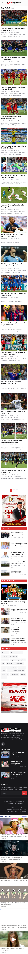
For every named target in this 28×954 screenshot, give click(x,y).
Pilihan (3, 670)
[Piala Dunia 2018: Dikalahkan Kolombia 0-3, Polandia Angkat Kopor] (14, 372)
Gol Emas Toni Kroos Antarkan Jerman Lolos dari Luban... (11, 442)
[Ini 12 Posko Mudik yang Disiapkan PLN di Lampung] (5, 754)
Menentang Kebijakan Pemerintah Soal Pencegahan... (16, 763)
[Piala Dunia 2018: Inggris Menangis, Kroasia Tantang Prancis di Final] (14, 18)
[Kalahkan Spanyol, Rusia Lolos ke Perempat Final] (14, 195)
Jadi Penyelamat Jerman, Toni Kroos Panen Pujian (13, 412)
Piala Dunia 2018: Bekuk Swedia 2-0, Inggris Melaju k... (13, 88)
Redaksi (24, 806)
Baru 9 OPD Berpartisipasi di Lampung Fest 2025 (13, 602)
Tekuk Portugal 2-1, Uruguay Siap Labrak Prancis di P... (12, 265)
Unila (9, 670)
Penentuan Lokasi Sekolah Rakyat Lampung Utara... (18, 562)
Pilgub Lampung (15, 660)
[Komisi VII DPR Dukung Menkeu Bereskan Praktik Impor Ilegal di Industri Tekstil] (5, 621)
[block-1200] (14, 697)
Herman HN (10, 663)
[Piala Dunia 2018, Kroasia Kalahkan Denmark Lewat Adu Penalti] (14, 165)
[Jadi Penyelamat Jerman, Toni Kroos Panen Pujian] (14, 401)
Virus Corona (5, 660)
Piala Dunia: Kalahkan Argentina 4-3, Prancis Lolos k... (13, 294)
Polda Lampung (19, 663)
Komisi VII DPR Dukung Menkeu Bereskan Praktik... (18, 619)
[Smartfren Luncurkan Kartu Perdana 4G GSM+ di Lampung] (5, 775)
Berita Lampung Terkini (16, 652)
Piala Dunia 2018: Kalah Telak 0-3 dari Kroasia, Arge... (14, 471)
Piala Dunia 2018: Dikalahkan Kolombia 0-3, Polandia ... (11, 383)
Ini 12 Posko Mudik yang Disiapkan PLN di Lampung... (18, 753)
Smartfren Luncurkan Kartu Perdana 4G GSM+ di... (18, 773)
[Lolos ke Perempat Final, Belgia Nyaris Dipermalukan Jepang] (14, 106)
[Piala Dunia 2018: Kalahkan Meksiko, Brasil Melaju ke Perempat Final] (14, 136)
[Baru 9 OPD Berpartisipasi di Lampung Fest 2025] (14, 592)
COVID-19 (4, 656)
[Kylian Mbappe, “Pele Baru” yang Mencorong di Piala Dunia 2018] (14, 224)
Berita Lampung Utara (18, 670)
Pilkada (3, 667)
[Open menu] (2, 2)
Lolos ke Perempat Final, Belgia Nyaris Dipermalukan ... (11, 117)
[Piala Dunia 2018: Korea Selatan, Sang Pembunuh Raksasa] (14, 342)
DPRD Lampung (12, 667)
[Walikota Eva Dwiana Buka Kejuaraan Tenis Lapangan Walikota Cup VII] (5, 641)
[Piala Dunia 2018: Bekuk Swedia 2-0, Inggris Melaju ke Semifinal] (14, 77)
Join (24, 793)
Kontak (24, 811)
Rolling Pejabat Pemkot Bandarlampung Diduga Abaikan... (17, 534)
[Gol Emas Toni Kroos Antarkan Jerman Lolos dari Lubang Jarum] (14, 431)
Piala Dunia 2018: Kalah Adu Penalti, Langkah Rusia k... (13, 59)
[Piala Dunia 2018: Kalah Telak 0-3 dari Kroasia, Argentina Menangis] (14, 460)
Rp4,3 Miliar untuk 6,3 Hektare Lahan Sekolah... (17, 571)
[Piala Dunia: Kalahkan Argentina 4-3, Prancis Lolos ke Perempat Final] (14, 283)
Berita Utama (5, 652)
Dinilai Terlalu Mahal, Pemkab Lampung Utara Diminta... (19, 544)
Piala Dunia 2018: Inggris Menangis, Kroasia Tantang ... (13, 29)
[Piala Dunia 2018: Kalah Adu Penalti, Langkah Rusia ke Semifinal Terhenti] (14, 48)
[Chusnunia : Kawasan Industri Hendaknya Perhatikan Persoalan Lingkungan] (5, 611)
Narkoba (4, 677)
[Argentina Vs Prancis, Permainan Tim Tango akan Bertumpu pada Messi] (14, 313)
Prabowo (23, 674)
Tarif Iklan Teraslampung (14, 811)
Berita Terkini (5, 674)
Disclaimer (23, 809)
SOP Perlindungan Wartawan (18, 807)
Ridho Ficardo (22, 667)
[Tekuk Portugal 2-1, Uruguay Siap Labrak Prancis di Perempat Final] (14, 254)
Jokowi (23, 660)
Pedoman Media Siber (13, 809)
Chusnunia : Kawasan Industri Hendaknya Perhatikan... (19, 610)
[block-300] (14, 510)
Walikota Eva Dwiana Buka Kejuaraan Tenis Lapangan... (18, 639)
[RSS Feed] (3, 744)
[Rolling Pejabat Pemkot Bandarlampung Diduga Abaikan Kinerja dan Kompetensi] (5, 535)
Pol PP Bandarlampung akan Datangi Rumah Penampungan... (18, 629)
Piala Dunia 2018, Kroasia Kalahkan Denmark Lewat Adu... (13, 176)
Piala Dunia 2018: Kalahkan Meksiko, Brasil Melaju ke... (13, 147)
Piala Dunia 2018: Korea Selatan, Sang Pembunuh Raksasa (14, 353)
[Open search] (25, 2)
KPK (3, 663)
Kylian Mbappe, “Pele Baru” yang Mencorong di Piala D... (12, 235)
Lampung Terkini (13, 656)
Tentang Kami (16, 806)
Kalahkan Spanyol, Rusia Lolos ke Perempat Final (12, 206)
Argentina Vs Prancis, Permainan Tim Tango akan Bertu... (13, 324)
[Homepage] (14, 2)
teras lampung (4, 32)
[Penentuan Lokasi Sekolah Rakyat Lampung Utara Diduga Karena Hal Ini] (5, 564)
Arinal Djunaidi (14, 674)
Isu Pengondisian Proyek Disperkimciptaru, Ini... (17, 553)
